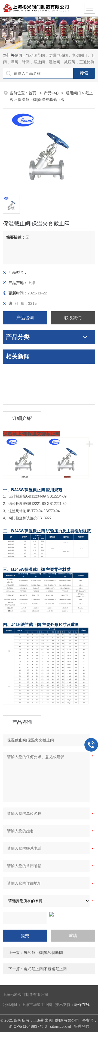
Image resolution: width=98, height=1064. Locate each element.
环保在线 (82, 1005)
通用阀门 (73, 93)
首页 (33, 93)
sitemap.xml (60, 1026)
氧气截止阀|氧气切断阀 (43, 952)
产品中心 (51, 93)
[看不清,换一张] (49, 914)
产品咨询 (25, 317)
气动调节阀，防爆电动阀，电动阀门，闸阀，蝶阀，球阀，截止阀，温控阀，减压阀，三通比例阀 (48, 62)
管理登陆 (81, 1026)
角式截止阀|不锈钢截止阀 (45, 969)
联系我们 (73, 317)
